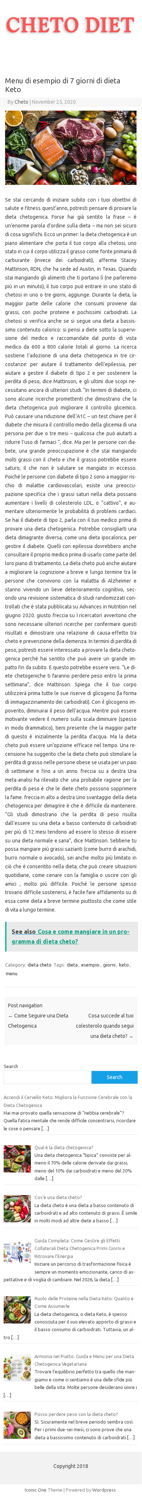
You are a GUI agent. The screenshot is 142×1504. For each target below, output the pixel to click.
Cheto (21, 102)
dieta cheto (40, 964)
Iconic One (35, 1489)
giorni (109, 964)
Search (11, 1066)
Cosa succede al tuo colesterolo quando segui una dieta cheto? (105, 1026)
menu (11, 973)
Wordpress (104, 1489)
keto (124, 964)
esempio (90, 964)
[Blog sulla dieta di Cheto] (70, 46)
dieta (72, 964)
